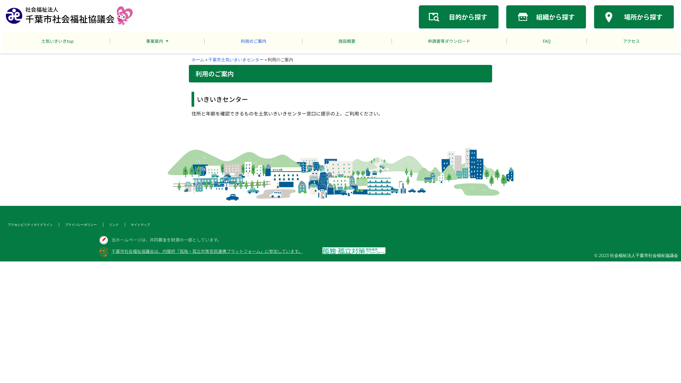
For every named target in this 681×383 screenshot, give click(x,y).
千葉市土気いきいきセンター (236, 59)
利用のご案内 (253, 41)
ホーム (198, 59)
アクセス (631, 41)
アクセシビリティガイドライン (30, 225)
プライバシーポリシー (81, 225)
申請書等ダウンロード (449, 41)
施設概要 (346, 41)
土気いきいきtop (57, 41)
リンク (114, 225)
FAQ (547, 41)
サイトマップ (140, 225)
